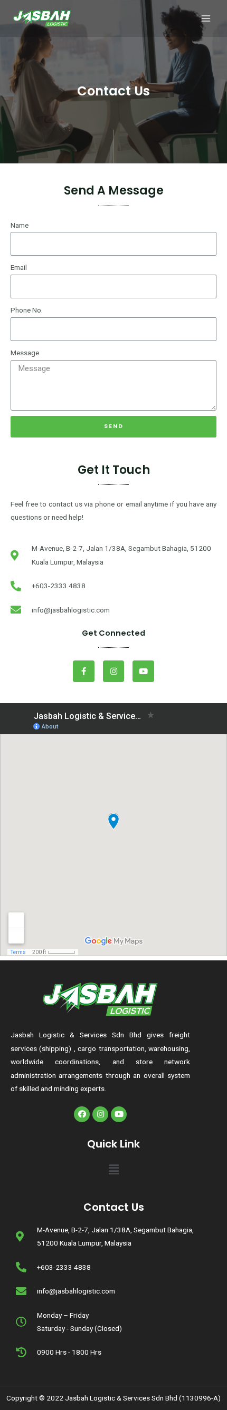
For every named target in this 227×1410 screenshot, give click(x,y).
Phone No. (27, 310)
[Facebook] (82, 1114)
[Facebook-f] (83, 671)
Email (19, 267)
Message (25, 352)
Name (20, 225)
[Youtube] (143, 671)
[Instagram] (114, 671)
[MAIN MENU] (206, 19)
